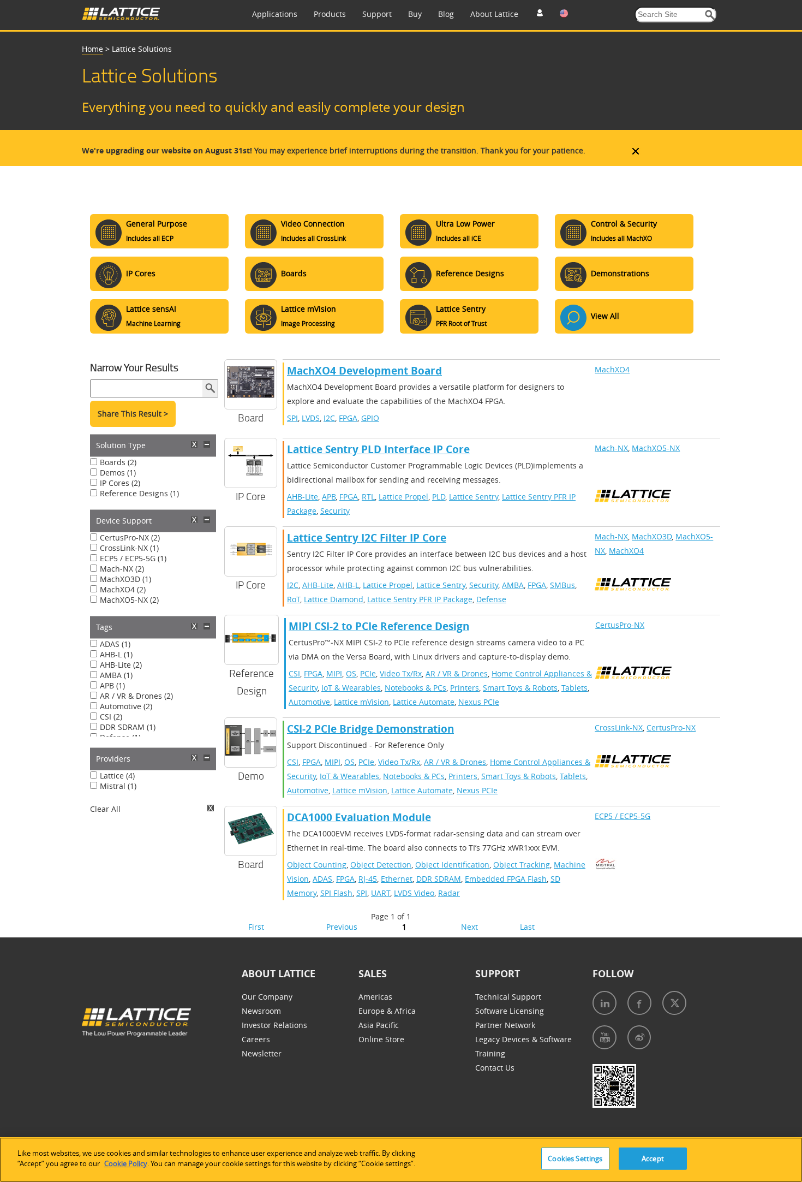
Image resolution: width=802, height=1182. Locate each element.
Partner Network (505, 1025)
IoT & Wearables (351, 687)
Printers (464, 687)
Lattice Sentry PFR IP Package (419, 599)
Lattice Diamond (333, 599)
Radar (449, 893)
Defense (491, 599)
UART (380, 893)
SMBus (562, 585)
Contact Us (494, 1067)
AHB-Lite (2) (121, 665)
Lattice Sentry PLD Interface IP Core (378, 449)
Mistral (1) (118, 786)
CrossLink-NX (619, 727)
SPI (292, 418)
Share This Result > (133, 413)
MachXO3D (652, 536)
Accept (653, 1158)
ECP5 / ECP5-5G (622, 816)
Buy (415, 14)
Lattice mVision (361, 702)
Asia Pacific (378, 1025)
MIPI (334, 673)
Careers (256, 1039)
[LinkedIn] (604, 1003)
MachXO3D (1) (125, 579)
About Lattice (494, 14)
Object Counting (316, 864)
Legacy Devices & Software (523, 1039)
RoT (293, 599)
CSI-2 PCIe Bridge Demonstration (370, 729)
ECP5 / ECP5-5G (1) (133, 558)
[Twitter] (674, 1003)
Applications (274, 14)
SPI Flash (336, 893)
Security (335, 511)
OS (351, 673)
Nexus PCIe (478, 702)
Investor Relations (274, 1025)
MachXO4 (612, 369)
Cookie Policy (125, 1163)
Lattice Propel (403, 496)
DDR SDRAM (438, 879)
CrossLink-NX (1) (129, 548)
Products (330, 14)
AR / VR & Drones (457, 673)
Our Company (267, 996)
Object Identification (452, 864)
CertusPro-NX (619, 625)
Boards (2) (118, 462)
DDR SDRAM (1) (127, 727)
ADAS (322, 879)
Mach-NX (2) (122, 568)
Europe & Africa (387, 1011)
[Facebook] (639, 1003)
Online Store (381, 1039)
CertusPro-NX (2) (130, 537)
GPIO (370, 418)
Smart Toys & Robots (520, 687)
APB (329, 496)
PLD (438, 496)
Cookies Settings (575, 1158)
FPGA (348, 418)
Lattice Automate (423, 702)
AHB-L (348, 585)
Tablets (574, 687)
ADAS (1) (115, 644)
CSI (294, 673)
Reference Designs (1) (139, 493)
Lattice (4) (117, 775)
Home (92, 49)
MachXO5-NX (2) (129, 600)
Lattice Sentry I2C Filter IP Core (366, 538)
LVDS (311, 418)
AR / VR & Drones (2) (136, 696)
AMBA (513, 585)
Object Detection (380, 864)
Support (377, 14)
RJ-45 (367, 879)
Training (490, 1053)
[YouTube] (604, 1037)
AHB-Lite (302, 496)
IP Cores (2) (120, 483)
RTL (368, 496)
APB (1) (112, 685)
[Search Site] (710, 15)
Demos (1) (118, 472)
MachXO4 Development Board (364, 371)
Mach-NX (611, 448)
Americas (375, 996)
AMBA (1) (116, 675)
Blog (446, 14)
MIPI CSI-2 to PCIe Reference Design (379, 626)
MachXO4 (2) (123, 589)
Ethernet (396, 879)
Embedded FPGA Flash (506, 879)
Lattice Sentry (473, 496)
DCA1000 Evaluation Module (359, 817)
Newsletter (262, 1053)
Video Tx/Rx (401, 673)
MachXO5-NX (656, 448)
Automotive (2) (126, 706)
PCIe (368, 673)
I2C (329, 418)
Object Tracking (521, 864)
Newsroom (261, 1011)
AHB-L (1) (116, 654)
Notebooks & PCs (415, 687)
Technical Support (508, 996)
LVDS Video (414, 893)
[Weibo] (639, 1037)
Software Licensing (509, 1011)
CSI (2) (111, 716)
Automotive (309, 702)
